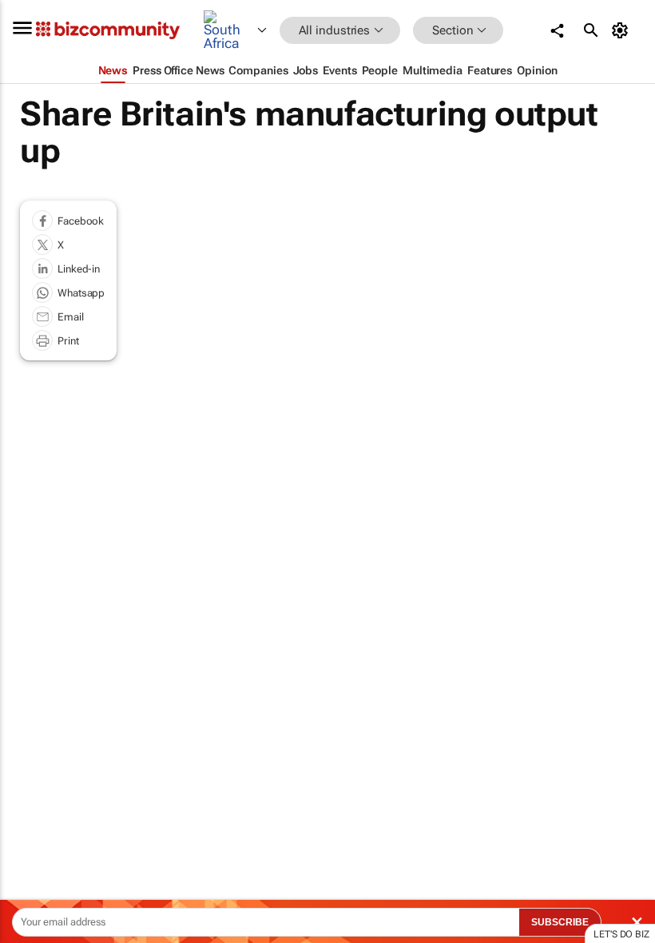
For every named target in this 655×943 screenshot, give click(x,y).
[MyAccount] (622, 30)
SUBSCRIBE (560, 922)
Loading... (30, 759)
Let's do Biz (621, 934)
